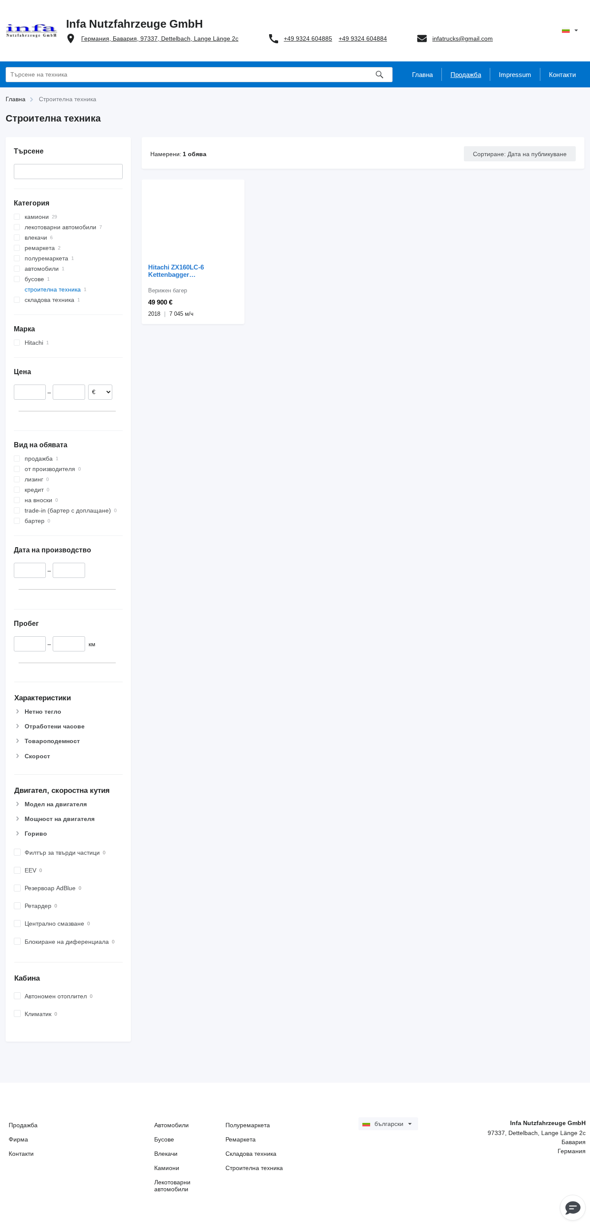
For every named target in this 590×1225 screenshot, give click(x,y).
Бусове (164, 1139)
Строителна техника (254, 1167)
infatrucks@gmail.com (462, 38)
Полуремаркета (247, 1125)
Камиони (166, 1167)
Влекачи (166, 1153)
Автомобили (171, 1125)
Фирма (18, 1139)
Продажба (23, 1125)
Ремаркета (240, 1139)
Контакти (21, 1153)
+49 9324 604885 (308, 38)
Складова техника (250, 1153)
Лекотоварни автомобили (172, 1186)
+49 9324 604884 (363, 38)
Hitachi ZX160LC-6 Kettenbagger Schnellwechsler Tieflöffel (187, 270)
